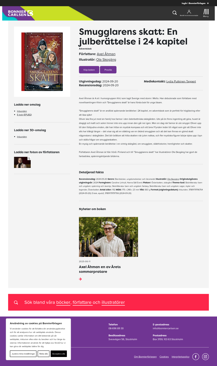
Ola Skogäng (106, 59)
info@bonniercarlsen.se (166, 328)
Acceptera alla (58, 353)
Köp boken (89, 69)
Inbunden (22, 111)
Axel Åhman (106, 54)
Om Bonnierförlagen (145, 357)
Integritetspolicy (180, 357)
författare (83, 302)
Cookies (164, 357)
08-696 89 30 (116, 328)
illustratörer (113, 302)
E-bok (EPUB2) (24, 114)
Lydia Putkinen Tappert (181, 81)
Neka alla (43, 353)
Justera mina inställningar (23, 353)
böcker (63, 302)
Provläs (108, 69)
